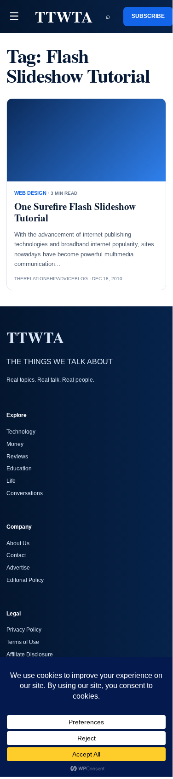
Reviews (17, 456)
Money (14, 444)
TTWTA (64, 16)
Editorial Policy (25, 580)
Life (11, 481)
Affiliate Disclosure (29, 654)
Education (19, 468)
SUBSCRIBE (148, 16)
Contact (16, 555)
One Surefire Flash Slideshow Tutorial (75, 212)
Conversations (24, 493)
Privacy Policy (23, 630)
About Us (17, 543)
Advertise (18, 567)
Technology (20, 432)
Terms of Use (22, 642)
